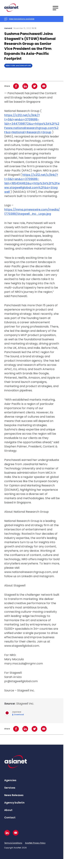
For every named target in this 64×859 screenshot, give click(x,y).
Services (9, 787)
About (8, 810)
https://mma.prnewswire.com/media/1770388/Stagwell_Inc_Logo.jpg (32, 211)
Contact (9, 817)
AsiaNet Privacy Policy (35, 843)
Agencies (10, 780)
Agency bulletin (14, 802)
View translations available (21, 19)
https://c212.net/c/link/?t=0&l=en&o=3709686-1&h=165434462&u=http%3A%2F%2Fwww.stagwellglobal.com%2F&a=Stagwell (32, 183)
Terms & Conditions (13, 843)
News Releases (13, 795)
